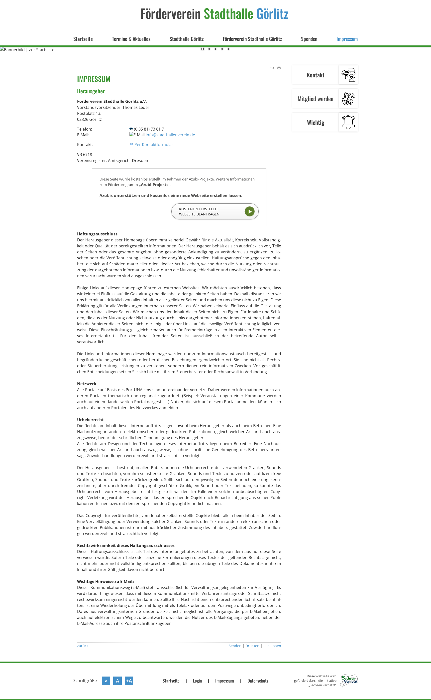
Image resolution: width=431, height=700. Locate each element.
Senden (235, 645)
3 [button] (215, 49)
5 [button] (228, 49)
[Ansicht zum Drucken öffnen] (279, 68)
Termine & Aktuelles (131, 38)
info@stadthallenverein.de (170, 135)
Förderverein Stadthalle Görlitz (252, 38)
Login (197, 681)
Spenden (309, 38)
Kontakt (315, 74)
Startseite (83, 38)
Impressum (347, 38)
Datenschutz (257, 681)
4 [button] (222, 49)
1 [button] (202, 49)
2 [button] (209, 49)
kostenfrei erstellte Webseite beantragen (199, 211)
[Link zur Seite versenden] (272, 68)
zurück (82, 645)
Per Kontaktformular (153, 144)
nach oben (272, 645)
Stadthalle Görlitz (187, 38)
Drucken (252, 645)
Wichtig (315, 122)
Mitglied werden (315, 98)
